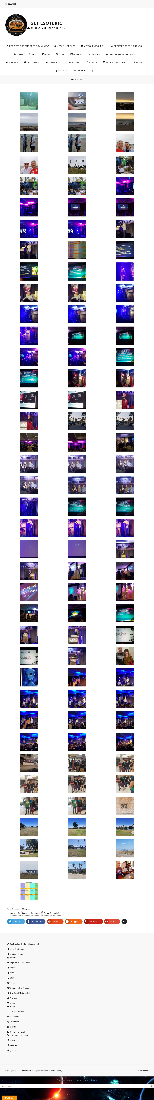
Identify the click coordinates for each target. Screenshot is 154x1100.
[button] (92, 71)
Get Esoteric (46, 23)
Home (73, 79)
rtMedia (93, 1080)
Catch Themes (143, 1070)
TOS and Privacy (55, 1070)
